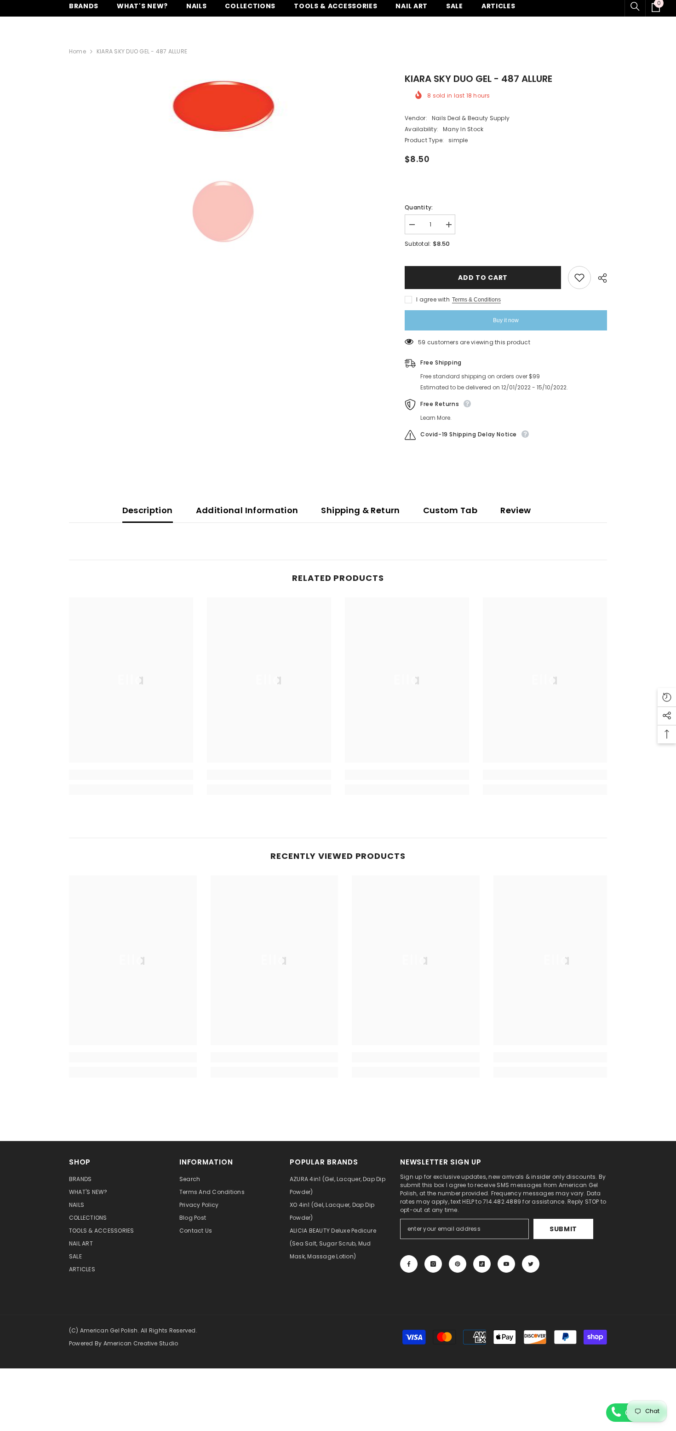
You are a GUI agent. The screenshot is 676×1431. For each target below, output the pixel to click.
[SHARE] (599, 278)
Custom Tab (450, 510)
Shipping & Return (360, 510)
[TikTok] (482, 1264)
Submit (563, 1229)
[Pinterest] (457, 1264)
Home (77, 51)
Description (147, 510)
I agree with (433, 299)
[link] (131, 775)
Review (515, 510)
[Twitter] (530, 1264)
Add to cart (483, 277)
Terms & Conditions (476, 299)
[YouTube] (506, 1264)
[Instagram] (433, 1264)
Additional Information (247, 510)
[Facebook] (409, 1264)
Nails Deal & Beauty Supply (471, 118)
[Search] (635, 6)
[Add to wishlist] (579, 277)
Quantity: (419, 207)
